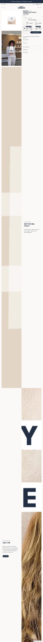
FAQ (4, 4)
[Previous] (2, 1)
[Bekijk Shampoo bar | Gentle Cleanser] (12, 48)
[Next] (40, 1)
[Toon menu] (2, 7)
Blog (2, 4)
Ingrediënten (25, 49)
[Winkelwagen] (41, 7)
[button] (26, 11)
